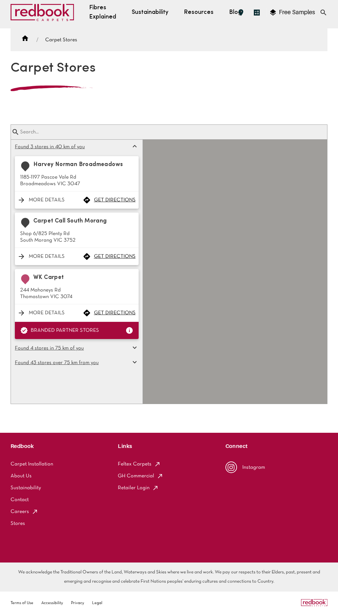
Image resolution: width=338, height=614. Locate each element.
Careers (20, 511)
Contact (20, 499)
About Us (21, 476)
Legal (97, 603)
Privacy (77, 603)
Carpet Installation (32, 464)
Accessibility (52, 603)
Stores (18, 523)
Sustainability (26, 488)
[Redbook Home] (42, 14)
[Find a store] (241, 12)
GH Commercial (136, 476)
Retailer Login (134, 488)
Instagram (253, 467)
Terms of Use (22, 603)
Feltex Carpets (135, 464)
